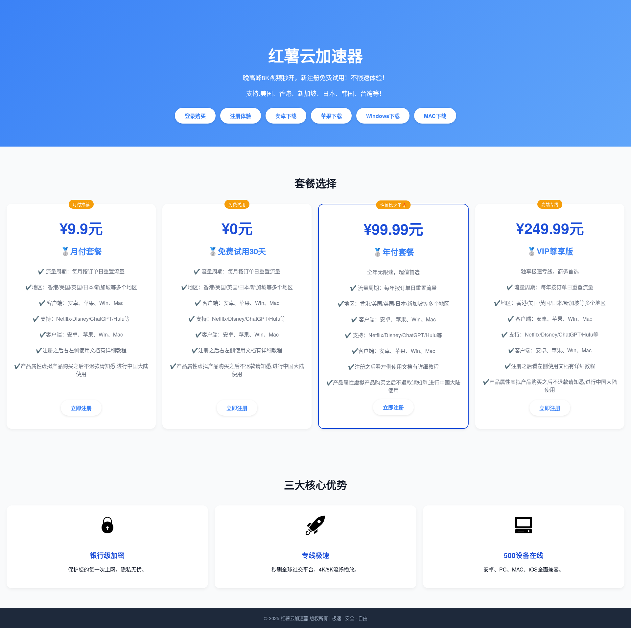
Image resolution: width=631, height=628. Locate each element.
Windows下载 (383, 116)
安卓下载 (285, 116)
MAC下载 (435, 116)
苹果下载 (331, 116)
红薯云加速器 (294, 618)
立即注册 (81, 408)
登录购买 (195, 116)
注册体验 (240, 116)
